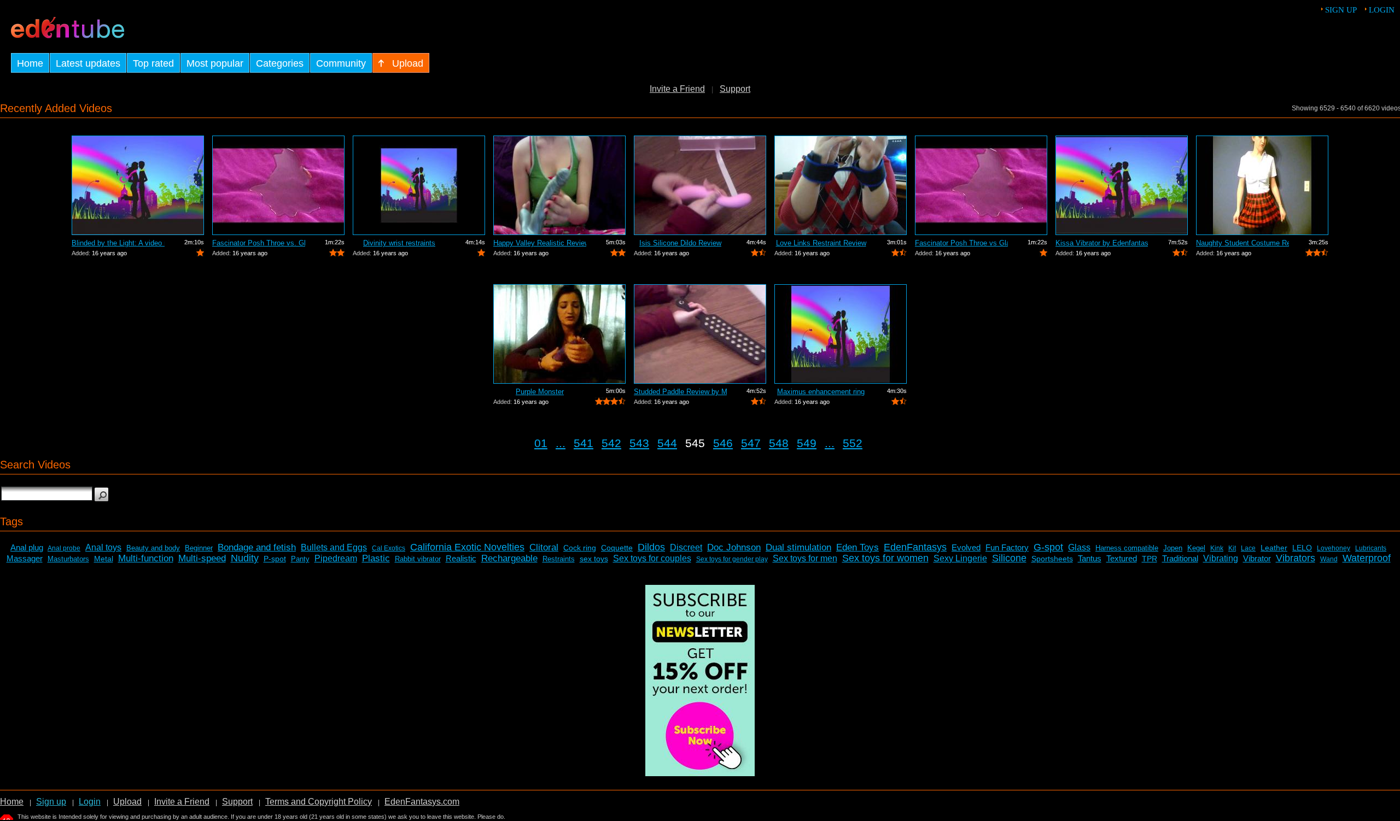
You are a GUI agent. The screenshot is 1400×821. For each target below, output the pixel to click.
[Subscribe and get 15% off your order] (700, 773)
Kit (1232, 548)
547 (751, 443)
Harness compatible (1126, 548)
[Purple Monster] (559, 334)
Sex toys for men (805, 558)
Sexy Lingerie (960, 558)
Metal (103, 558)
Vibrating (1220, 558)
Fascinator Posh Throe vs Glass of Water (961, 243)
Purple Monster (540, 392)
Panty (300, 559)
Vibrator (1257, 558)
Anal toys (103, 547)
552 (852, 443)
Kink (1216, 548)
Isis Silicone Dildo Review (680, 243)
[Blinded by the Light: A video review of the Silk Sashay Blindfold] (137, 185)
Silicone (1009, 558)
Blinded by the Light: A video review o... (118, 243)
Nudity (245, 558)
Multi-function (145, 558)
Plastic (376, 558)
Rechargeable (509, 558)
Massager (25, 558)
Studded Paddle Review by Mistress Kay (680, 392)
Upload (127, 801)
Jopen (1172, 548)
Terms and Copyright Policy (318, 801)
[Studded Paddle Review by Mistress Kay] (700, 334)
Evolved (966, 547)
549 (806, 443)
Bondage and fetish (257, 547)
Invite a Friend (677, 88)
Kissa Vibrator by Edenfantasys (1101, 243)
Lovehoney (1333, 548)
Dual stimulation (798, 547)
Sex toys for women (885, 558)
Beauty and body (153, 548)
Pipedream (335, 558)
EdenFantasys (915, 547)
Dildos (651, 547)
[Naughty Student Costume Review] (1262, 185)
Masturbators (68, 559)
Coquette (617, 547)
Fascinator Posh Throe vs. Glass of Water (258, 243)
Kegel (1196, 548)
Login (1382, 9)
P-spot (275, 558)
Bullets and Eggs (334, 547)
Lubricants (1370, 548)
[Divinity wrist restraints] (419, 185)
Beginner (199, 548)
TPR (1149, 558)
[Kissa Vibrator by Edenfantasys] (1121, 185)
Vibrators (1295, 558)
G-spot (1048, 547)
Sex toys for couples (652, 558)
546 (723, 443)
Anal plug (26, 547)
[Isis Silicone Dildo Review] (700, 185)
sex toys (594, 558)
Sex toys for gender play (732, 559)
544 (667, 443)
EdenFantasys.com (421, 801)
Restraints (558, 559)
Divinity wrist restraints (399, 243)
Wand (1329, 559)
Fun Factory (1007, 547)
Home (12, 801)
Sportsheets (1052, 558)
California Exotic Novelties (467, 547)
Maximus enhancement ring (821, 392)
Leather (1274, 547)
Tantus (1089, 558)
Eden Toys (857, 547)
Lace (1248, 548)
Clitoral (543, 547)
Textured (1121, 558)
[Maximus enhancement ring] (840, 334)
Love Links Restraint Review (821, 243)
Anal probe (64, 548)
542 (611, 443)
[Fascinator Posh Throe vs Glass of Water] (981, 185)
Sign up (1341, 9)
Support (735, 88)
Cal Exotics (388, 548)
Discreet (686, 547)
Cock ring (579, 547)
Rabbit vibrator (418, 559)
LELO (1302, 547)
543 (639, 443)
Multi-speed (202, 558)
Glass (1079, 547)
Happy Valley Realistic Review (539, 243)
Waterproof (1367, 558)
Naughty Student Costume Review (1242, 243)
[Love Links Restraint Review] (840, 185)
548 (779, 443)
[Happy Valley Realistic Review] (559, 185)
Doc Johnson (734, 547)
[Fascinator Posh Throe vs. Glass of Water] (278, 185)
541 (583, 443)
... (560, 443)
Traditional (1180, 558)
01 (540, 443)
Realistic (461, 558)
